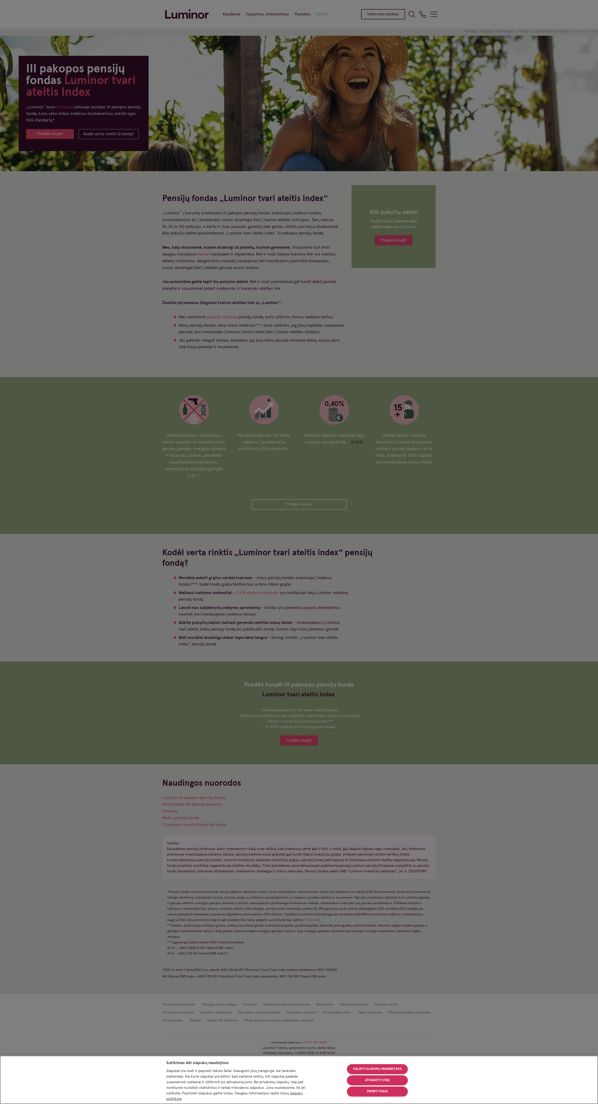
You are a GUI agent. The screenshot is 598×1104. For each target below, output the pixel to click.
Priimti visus (377, 1091)
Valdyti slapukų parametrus (377, 1069)
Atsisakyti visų (377, 1080)
